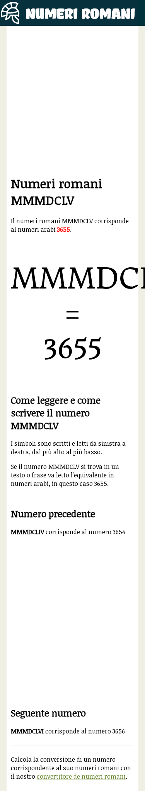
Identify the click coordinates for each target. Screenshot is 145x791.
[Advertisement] (72, 102)
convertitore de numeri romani (81, 776)
